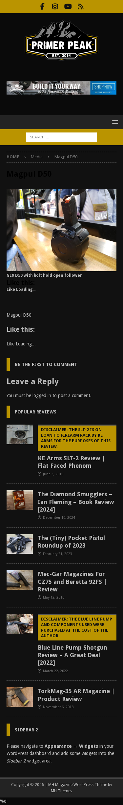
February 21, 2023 (57, 554)
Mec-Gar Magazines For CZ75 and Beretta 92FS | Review (72, 581)
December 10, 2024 (59, 518)
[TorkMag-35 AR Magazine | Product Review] (20, 697)
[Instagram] (55, 6)
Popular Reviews (35, 411)
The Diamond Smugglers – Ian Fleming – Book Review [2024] (76, 502)
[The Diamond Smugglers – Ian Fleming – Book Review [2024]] (20, 500)
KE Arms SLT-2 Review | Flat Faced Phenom (74, 448)
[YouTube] (68, 6)
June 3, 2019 (53, 474)
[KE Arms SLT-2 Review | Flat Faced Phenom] (20, 434)
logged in (41, 395)
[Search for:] (61, 136)
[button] (114, 122)
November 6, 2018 (58, 707)
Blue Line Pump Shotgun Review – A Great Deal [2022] (75, 641)
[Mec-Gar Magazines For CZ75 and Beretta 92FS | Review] (20, 580)
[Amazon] (81, 6)
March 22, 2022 (55, 671)
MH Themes (61, 791)
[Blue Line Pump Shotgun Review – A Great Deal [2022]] (20, 624)
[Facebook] (42, 6)
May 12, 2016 (53, 597)
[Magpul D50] (61, 267)
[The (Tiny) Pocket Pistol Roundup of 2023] (20, 544)
